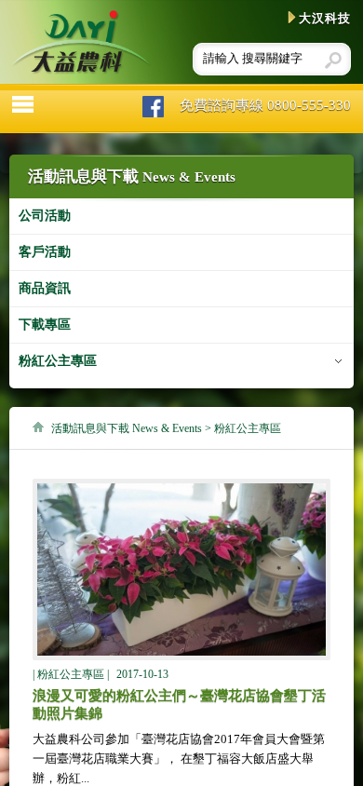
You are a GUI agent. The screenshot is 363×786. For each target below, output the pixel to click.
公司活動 (45, 216)
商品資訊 (45, 288)
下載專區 (45, 325)
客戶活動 (45, 252)
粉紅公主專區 (58, 361)
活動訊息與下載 (126, 428)
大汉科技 (325, 18)
